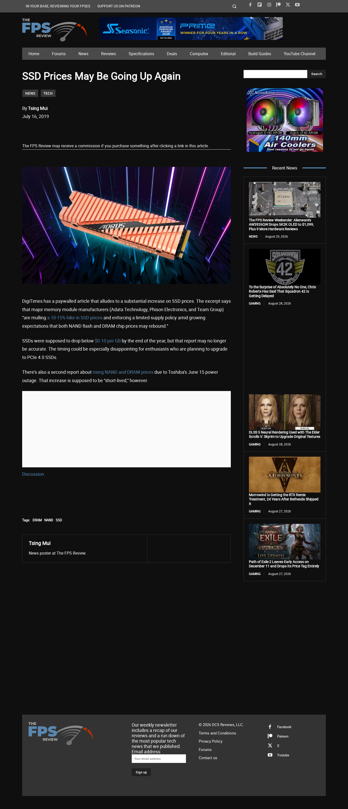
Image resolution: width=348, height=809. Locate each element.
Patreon (282, 736)
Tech (48, 93)
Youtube (283, 755)
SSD (59, 520)
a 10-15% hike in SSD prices (74, 317)
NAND (48, 520)
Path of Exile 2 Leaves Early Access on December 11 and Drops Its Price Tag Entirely (284, 564)
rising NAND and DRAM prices (123, 372)
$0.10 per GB (108, 341)
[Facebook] (250, 4)
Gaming (255, 303)
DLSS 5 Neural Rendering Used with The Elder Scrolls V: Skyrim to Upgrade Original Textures (284, 434)
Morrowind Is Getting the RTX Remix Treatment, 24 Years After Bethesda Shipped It (283, 499)
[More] (117, 129)
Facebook (284, 727)
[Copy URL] (105, 129)
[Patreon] (278, 4)
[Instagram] (269, 4)
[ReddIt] (81, 129)
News (30, 93)
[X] (287, 4)
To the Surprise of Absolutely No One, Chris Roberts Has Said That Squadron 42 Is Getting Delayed (282, 291)
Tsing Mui (38, 108)
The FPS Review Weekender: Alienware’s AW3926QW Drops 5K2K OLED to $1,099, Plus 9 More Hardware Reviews (281, 224)
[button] (234, 6)
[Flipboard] (259, 4)
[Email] (93, 129)
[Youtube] (297, 4)
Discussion (33, 474)
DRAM (37, 520)
